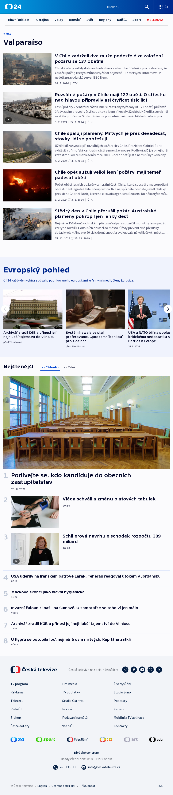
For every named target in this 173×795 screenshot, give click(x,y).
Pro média (69, 684)
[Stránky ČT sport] (45, 739)
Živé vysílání (122, 684)
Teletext (17, 700)
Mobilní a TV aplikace (129, 717)
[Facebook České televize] (133, 669)
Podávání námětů (75, 717)
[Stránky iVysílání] (77, 739)
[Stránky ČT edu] (155, 739)
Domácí (75, 19)
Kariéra (119, 709)
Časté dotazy (20, 726)
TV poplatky (71, 692)
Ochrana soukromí (63, 786)
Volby (59, 19)
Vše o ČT (68, 726)
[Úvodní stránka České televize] (34, 669)
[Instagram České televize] (125, 669)
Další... (122, 19)
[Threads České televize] (159, 669)
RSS (160, 786)
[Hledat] (147, 6)
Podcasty (120, 700)
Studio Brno (122, 692)
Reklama (17, 692)
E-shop (16, 717)
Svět (89, 19)
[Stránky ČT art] (131, 739)
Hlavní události (19, 19)
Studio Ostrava (73, 700)
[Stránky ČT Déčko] (106, 739)
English (42, 786)
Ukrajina (42, 19)
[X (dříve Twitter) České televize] (150, 669)
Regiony (105, 19)
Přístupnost (87, 786)
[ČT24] (13, 6)
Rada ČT (16, 709)
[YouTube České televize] (142, 669)
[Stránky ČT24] (17, 739)
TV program (19, 684)
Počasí (67, 709)
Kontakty (120, 726)
